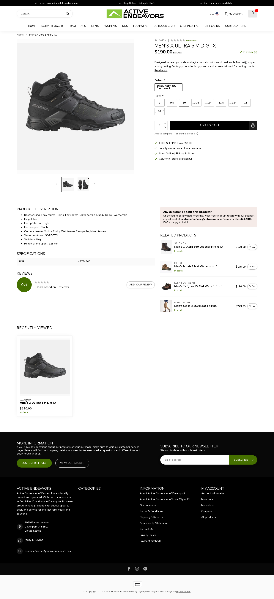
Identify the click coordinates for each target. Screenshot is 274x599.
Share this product (186, 133)
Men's (95, 26)
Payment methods (150, 541)
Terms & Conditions (151, 511)
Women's (110, 26)
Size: (159, 96)
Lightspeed (144, 591)
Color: (160, 80)
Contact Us (146, 529)
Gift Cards (212, 26)
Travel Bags (77, 26)
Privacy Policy (148, 535)
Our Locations (235, 26)
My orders (207, 499)
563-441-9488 (243, 219)
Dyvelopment (183, 591)
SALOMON (160, 40)
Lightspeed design (162, 591)
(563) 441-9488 (34, 540)
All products (208, 517)
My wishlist (208, 505)
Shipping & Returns (151, 517)
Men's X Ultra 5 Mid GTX (43, 34)
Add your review (140, 284)
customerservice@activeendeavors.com (206, 219)
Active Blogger (52, 26)
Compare (206, 511)
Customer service (34, 463)
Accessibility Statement (154, 523)
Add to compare (163, 133)
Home (32, 26)
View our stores (72, 463)
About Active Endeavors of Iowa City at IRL (165, 499)
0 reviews (191, 40)
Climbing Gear (189, 26)
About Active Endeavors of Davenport (162, 493)
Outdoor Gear (164, 26)
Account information (213, 493)
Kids (125, 26)
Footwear (140, 26)
